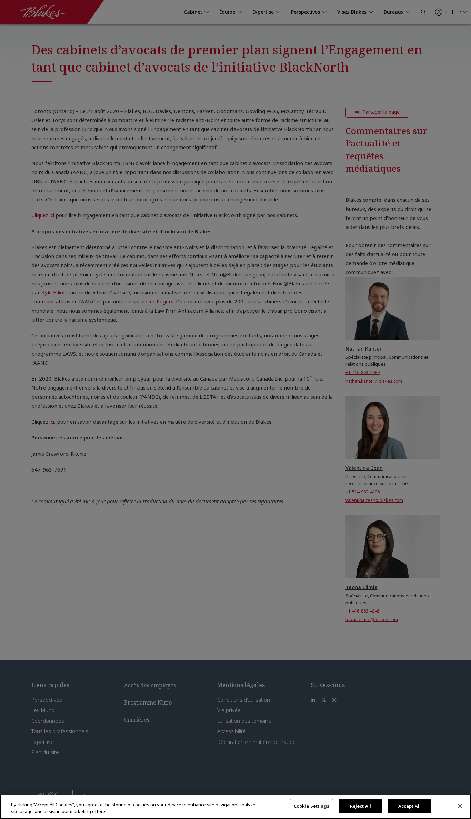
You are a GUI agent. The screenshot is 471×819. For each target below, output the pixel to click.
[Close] (460, 805)
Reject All (360, 806)
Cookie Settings (311, 806)
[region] (235, 807)
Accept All (409, 806)
